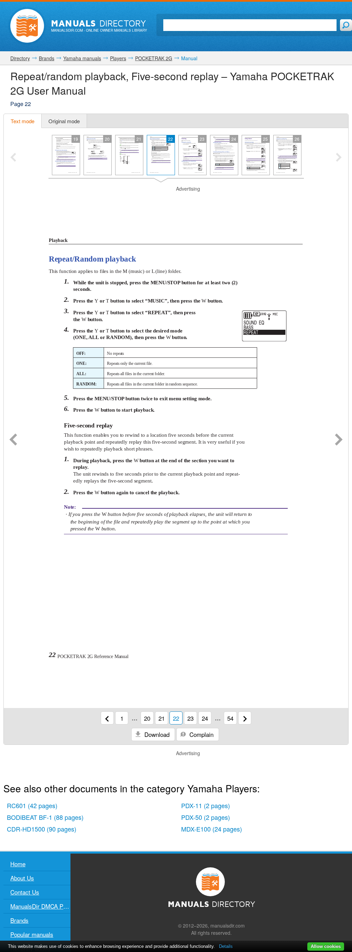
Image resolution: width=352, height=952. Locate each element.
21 (161, 718)
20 (147, 718)
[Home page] (27, 26)
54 (230, 718)
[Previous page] (13, 440)
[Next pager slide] (339, 158)
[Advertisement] (176, 201)
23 (190, 718)
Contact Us (24, 892)
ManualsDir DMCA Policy (40, 906)
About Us (22, 878)
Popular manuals (31, 934)
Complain (200, 734)
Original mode (64, 121)
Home (17, 863)
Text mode (22, 121)
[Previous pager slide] (13, 158)
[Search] (346, 25)
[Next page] (339, 440)
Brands (19, 920)
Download (156, 734)
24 (205, 718)
